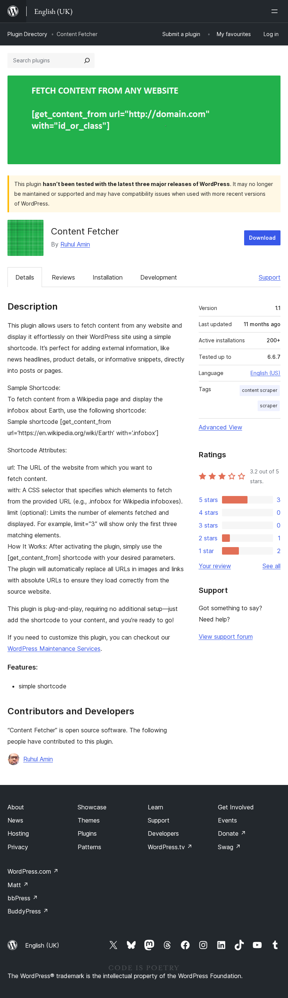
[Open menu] (276, 11)
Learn (155, 807)
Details (24, 277)
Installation (108, 277)
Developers (163, 833)
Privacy (18, 847)
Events (227, 820)
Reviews (63, 277)
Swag (229, 847)
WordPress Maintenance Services (54, 648)
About (16, 807)
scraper (269, 405)
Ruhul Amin (75, 244)
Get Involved (236, 807)
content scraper (260, 390)
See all (271, 566)
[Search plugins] (87, 60)
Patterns (89, 847)
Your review (215, 566)
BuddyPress (28, 911)
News (15, 820)
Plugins (87, 833)
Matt (18, 885)
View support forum (226, 636)
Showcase (92, 807)
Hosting (18, 833)
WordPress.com (33, 871)
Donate (232, 833)
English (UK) (42, 945)
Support (269, 277)
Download (262, 237)
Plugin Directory (27, 34)
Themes (89, 820)
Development (158, 277)
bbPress (23, 898)
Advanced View (220, 427)
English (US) (265, 373)
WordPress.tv (170, 847)
